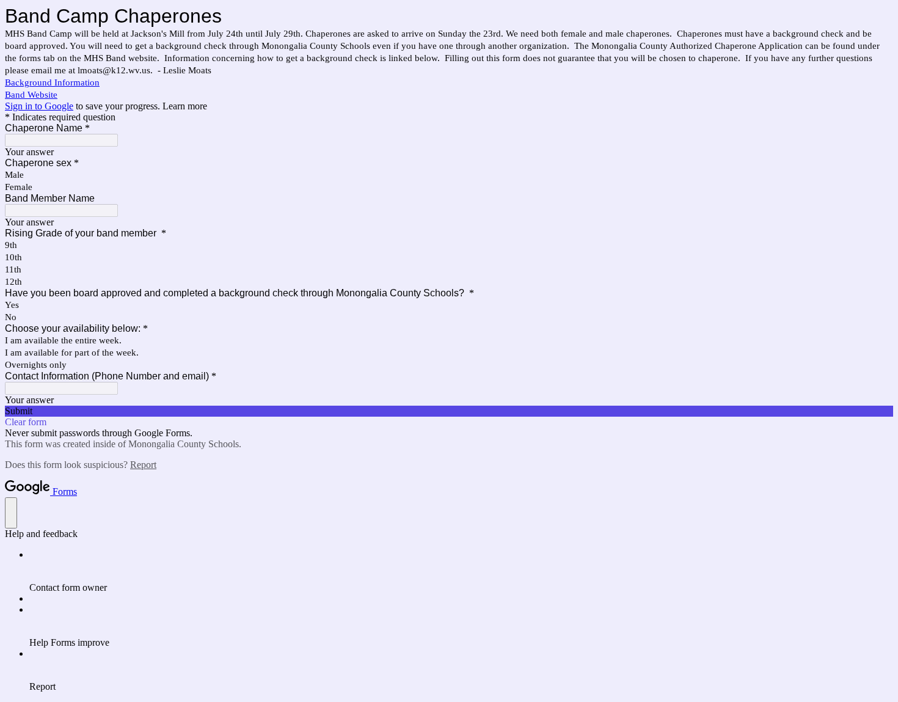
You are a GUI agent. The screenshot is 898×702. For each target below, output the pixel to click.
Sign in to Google (39, 106)
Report (143, 464)
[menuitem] (461, 571)
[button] (449, 411)
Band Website (31, 95)
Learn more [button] (184, 106)
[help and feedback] (11, 512)
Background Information (52, 82)
